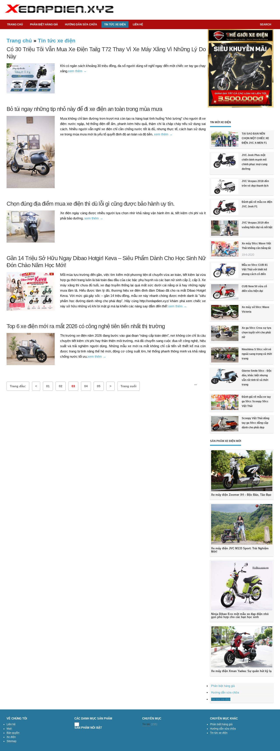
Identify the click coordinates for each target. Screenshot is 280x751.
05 (98, 386)
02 (60, 386)
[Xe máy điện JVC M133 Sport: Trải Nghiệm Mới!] (241, 524)
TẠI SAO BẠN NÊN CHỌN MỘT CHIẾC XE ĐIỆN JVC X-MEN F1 (255, 138)
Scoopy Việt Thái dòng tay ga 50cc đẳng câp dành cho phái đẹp (255, 423)
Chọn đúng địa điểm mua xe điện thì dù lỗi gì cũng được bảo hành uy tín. (91, 203)
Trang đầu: (18, 386)
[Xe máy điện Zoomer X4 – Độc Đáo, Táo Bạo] (241, 470)
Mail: (9, 728)
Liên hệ (138, 24)
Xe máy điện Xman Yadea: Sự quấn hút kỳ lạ (241, 671)
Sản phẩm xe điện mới (225, 441)
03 (73, 386)
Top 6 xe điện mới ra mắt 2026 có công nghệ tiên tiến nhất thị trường (86, 326)
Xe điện (11, 737)
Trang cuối (128, 386)
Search (265, 24)
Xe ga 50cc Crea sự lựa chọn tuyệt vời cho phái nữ (256, 332)
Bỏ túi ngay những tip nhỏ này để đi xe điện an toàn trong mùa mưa (84, 109)
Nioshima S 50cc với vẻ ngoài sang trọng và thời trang (257, 354)
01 (48, 386)
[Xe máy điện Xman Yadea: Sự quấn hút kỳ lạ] (241, 647)
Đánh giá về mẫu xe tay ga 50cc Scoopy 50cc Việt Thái (256, 401)
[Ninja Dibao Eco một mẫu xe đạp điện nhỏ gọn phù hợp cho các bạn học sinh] (241, 585)
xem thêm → (77, 71)
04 (86, 386)
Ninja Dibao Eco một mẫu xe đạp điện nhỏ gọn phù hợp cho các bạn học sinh (240, 615)
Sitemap (11, 741)
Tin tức (146, 724)
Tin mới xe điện (220, 122)
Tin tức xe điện (56, 41)
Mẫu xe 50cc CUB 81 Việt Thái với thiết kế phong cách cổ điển (255, 269)
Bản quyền (13, 732)
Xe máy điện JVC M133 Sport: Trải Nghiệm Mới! (240, 550)
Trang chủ (15, 24)
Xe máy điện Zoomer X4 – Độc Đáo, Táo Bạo (241, 494)
